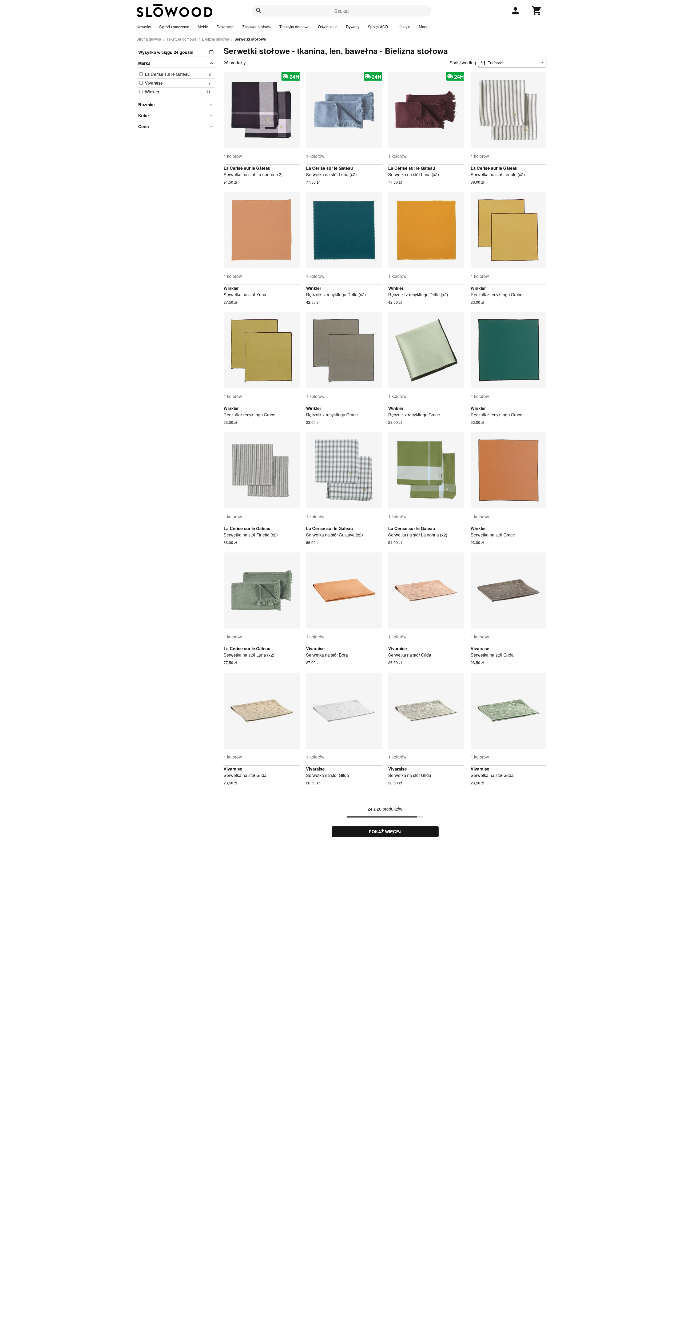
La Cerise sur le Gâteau (247, 168)
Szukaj (341, 10)
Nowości (144, 26)
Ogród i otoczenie (174, 26)
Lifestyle (403, 26)
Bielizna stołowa (215, 39)
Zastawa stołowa (256, 26)
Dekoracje (225, 26)
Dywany (352, 26)
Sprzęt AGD (378, 26)
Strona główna (149, 39)
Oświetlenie (327, 26)
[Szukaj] (259, 11)
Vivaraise (315, 648)
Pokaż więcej (385, 831)
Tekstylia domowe (294, 26)
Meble (203, 26)
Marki (423, 26)
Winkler (231, 288)
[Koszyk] (536, 10)
